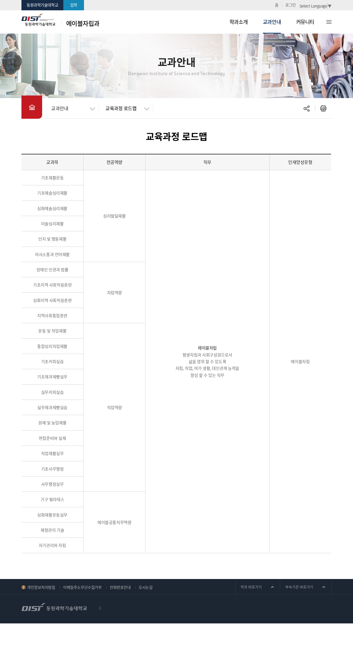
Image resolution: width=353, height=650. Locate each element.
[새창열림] (323, 108)
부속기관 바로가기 (299, 586)
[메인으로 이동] (31, 107)
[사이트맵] (332, 21)
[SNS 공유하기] (306, 108)
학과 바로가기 (251, 586)
